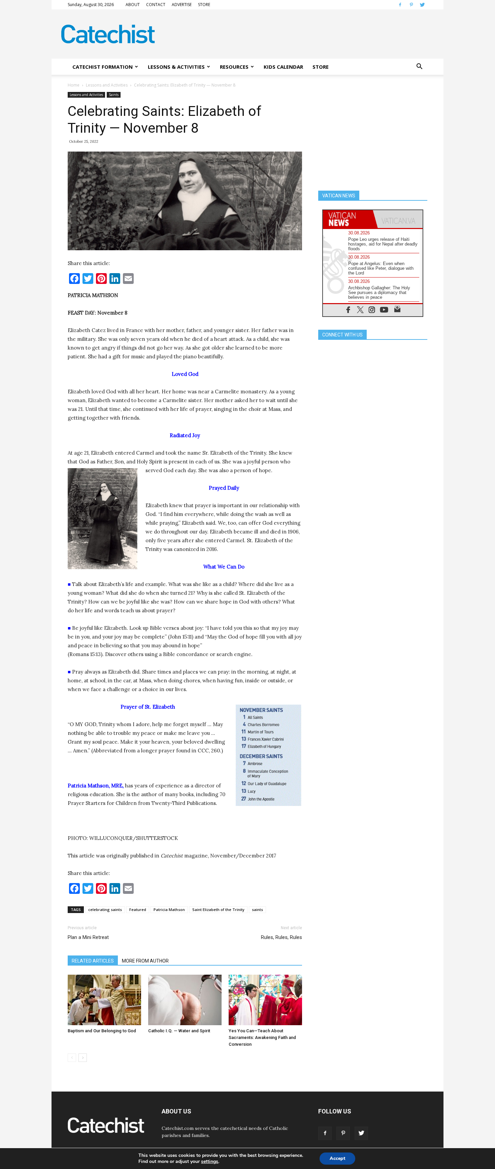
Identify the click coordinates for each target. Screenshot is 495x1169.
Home (73, 85)
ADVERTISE (182, 4)
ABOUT (133, 4)
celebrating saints (105, 909)
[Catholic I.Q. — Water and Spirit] (185, 1000)
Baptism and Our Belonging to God (102, 1030)
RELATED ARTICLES (93, 961)
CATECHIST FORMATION (102, 66)
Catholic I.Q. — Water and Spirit (179, 1030)
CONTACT (155, 4)
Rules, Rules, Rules (281, 937)
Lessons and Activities (107, 85)
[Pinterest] (411, 4)
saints (257, 909)
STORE (204, 4)
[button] (419, 67)
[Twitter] (422, 4)
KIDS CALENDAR (283, 66)
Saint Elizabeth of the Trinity (218, 909)
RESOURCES (234, 66)
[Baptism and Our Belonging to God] (104, 1000)
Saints (114, 94)
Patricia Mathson (169, 909)
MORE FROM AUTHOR (145, 961)
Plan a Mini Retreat (88, 937)
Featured (137, 909)
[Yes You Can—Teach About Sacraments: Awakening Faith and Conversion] (265, 1000)
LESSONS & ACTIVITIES (176, 66)
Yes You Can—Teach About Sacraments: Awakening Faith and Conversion (262, 1037)
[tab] (348, 219)
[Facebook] (400, 4)
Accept (337, 1158)
